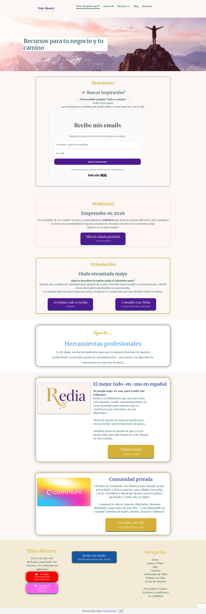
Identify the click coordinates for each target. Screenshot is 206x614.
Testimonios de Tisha (155, 574)
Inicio (155, 559)
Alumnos (147, 6)
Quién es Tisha (155, 563)
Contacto (155, 570)
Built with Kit (97, 175)
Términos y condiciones (155, 592)
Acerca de (108, 6)
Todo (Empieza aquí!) (88, 6)
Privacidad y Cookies (155, 588)
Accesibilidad (155, 596)
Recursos (122, 6)
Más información (109, 611)
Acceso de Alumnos (155, 581)
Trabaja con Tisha (155, 577)
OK (121, 611)
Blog (136, 6)
